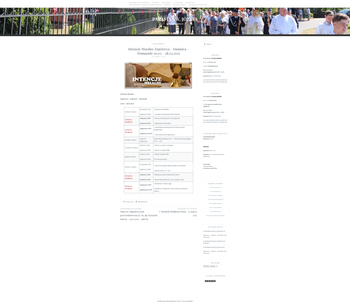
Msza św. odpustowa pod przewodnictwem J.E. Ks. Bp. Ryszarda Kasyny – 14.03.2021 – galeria (138, 214)
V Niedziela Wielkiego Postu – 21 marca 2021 (178, 212)
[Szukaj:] (214, 44)
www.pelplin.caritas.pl (215, 203)
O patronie (178, 2)
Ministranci (190, 2)
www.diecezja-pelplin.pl (215, 195)
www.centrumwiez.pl (215, 207)
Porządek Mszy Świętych (139, 2)
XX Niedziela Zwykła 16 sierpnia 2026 (214, 247)
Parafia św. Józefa (175, 19)
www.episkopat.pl (215, 191)
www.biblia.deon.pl (215, 211)
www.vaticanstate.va (215, 187)
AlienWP (190, 301)
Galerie (167, 4)
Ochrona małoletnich (198, 4)
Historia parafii (179, 4)
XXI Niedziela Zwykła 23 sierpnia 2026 (214, 231)
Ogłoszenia (158, 44)
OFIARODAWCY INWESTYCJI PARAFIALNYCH (145, 4)
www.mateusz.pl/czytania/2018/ (215, 215)
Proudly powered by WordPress (166, 301)
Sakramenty (166, 2)
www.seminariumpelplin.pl (215, 199)
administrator (142, 201)
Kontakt (155, 2)
